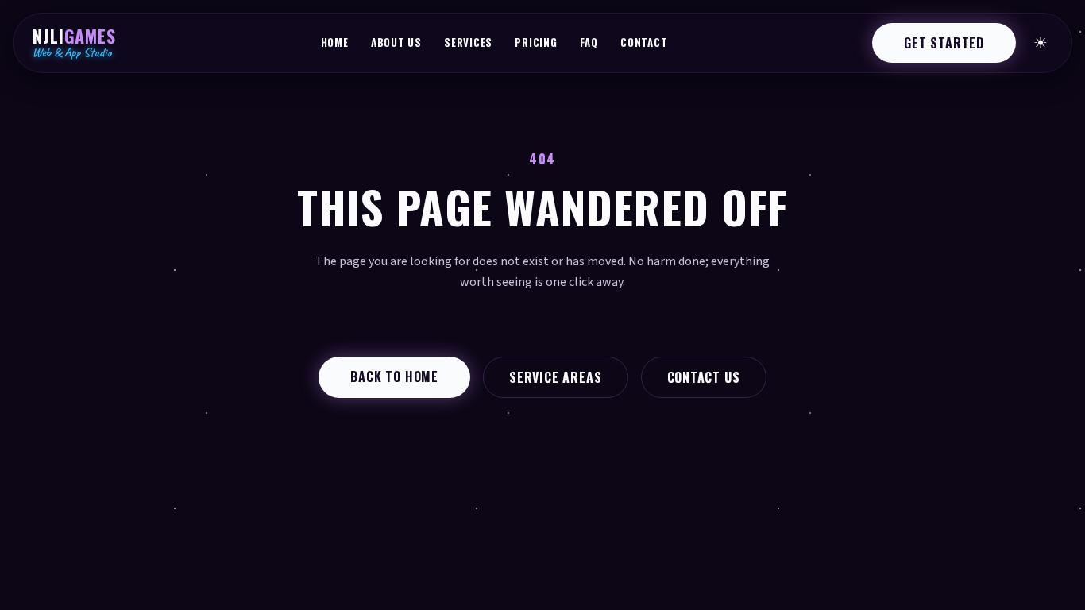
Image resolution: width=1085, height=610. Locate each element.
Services (468, 42)
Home (335, 42)
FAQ (589, 42)
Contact (643, 42)
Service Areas (555, 377)
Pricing (536, 42)
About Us (396, 42)
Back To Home (394, 376)
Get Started (944, 42)
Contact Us (703, 377)
